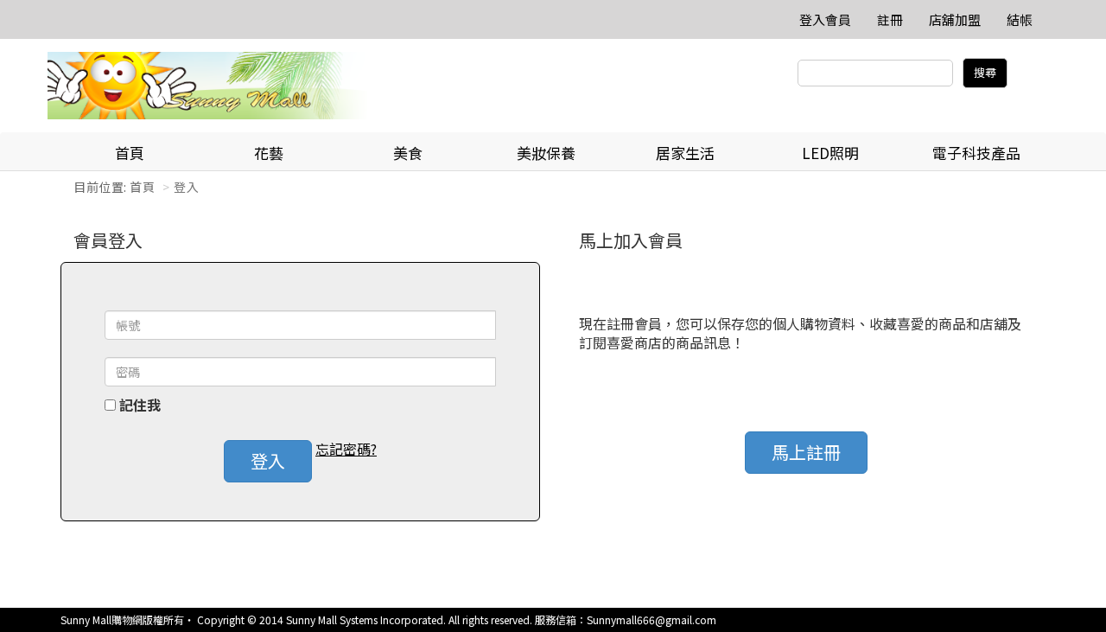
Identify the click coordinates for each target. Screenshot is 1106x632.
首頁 (129, 152)
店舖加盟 (955, 19)
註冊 (890, 19)
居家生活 (685, 152)
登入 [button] (268, 460)
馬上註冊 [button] (806, 451)
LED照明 (830, 152)
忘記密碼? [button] (346, 449)
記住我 (140, 405)
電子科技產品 (976, 152)
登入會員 (825, 19)
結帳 (1020, 19)
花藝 (268, 152)
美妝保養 (546, 152)
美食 (408, 152)
